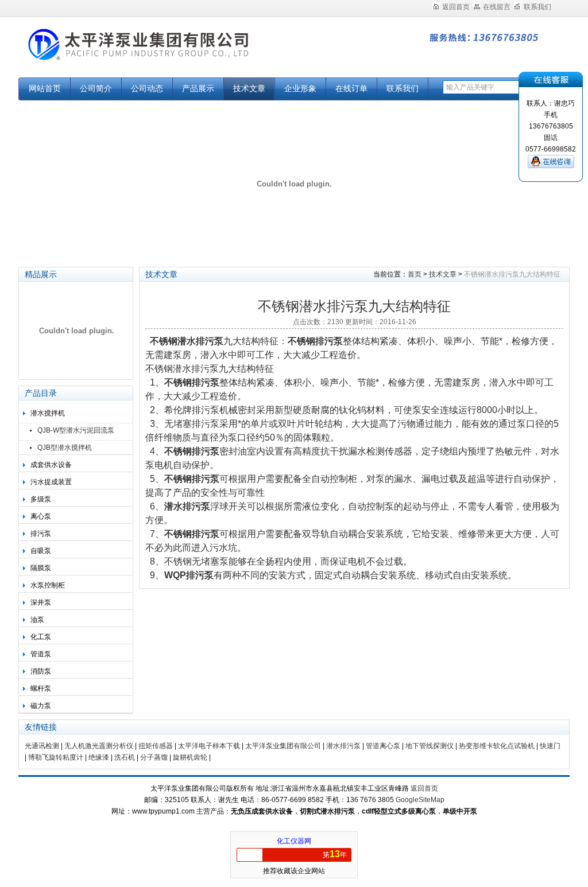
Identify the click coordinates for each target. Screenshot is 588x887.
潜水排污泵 (343, 746)
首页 (414, 274)
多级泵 (40, 499)
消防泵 (40, 671)
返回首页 (456, 7)
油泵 (37, 620)
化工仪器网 (294, 841)
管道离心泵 (383, 746)
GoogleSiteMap (420, 800)
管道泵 (40, 654)
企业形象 (300, 88)
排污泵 (40, 534)
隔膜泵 (40, 568)
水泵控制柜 (47, 585)
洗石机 (124, 757)
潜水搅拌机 (47, 413)
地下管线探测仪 (429, 746)
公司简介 (96, 88)
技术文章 (249, 88)
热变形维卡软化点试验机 (497, 746)
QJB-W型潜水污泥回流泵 (75, 430)
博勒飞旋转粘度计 (55, 757)
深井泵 (40, 602)
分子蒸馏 (154, 757)
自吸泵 (40, 551)
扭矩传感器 (155, 746)
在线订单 (351, 88)
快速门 (550, 746)
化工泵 (40, 637)
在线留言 (496, 7)
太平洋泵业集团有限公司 (161, 53)
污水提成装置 (51, 482)
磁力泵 (40, 706)
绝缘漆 (98, 757)
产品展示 (198, 88)
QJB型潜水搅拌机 (64, 448)
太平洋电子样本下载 (209, 746)
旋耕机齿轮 (190, 757)
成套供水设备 (51, 465)
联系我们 (537, 7)
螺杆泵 (40, 688)
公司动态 (147, 88)
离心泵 (40, 516)
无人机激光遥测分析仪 (98, 746)
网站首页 (45, 88)
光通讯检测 (42, 746)
